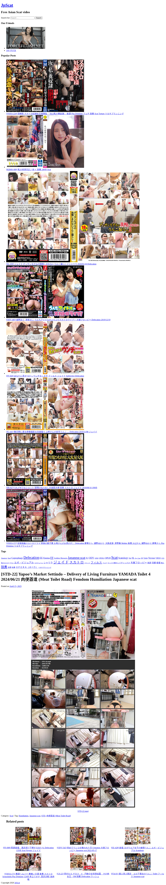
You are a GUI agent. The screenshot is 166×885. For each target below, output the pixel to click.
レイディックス (123, 563)
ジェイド (61, 562)
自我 (9, 567)
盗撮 (158, 563)
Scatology (123, 557)
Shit (130, 558)
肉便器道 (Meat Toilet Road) (58, 816)
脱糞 (4, 567)
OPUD (108, 558)
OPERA (101, 558)
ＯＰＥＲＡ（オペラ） (27, 567)
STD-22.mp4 (83, 811)
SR (142, 558)
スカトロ (76, 562)
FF (51, 557)
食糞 (13, 567)
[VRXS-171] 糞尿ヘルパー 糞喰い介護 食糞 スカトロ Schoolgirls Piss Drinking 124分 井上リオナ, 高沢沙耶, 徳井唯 (28, 876)
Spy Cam (137, 558)
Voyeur (151, 558)
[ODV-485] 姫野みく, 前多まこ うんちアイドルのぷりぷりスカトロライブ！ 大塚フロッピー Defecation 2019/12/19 (58, 320)
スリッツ (87, 563)
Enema (46, 558)
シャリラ (48, 562)
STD (43, 816)
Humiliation (23, 816)
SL (133, 558)
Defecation (31, 557)
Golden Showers (60, 558)
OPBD (96, 558)
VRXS (158, 558)
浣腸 (154, 563)
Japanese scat (76, 557)
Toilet (145, 558)
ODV (91, 557)
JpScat (7, 5)
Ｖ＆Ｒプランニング (44, 567)
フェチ (105, 563)
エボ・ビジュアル (24, 562)
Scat (114, 557)
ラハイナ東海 (112, 563)
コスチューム (38, 563)
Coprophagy (17, 558)
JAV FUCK (11, 50)
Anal (9, 558)
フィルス (96, 562)
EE (41, 557)
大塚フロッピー (138, 562)
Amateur (4, 558)
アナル (11, 563)
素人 (162, 563)
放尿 (149, 563)
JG (87, 558)
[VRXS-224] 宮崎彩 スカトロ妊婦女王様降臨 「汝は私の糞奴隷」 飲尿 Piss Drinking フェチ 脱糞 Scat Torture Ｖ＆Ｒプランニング (65, 114)
